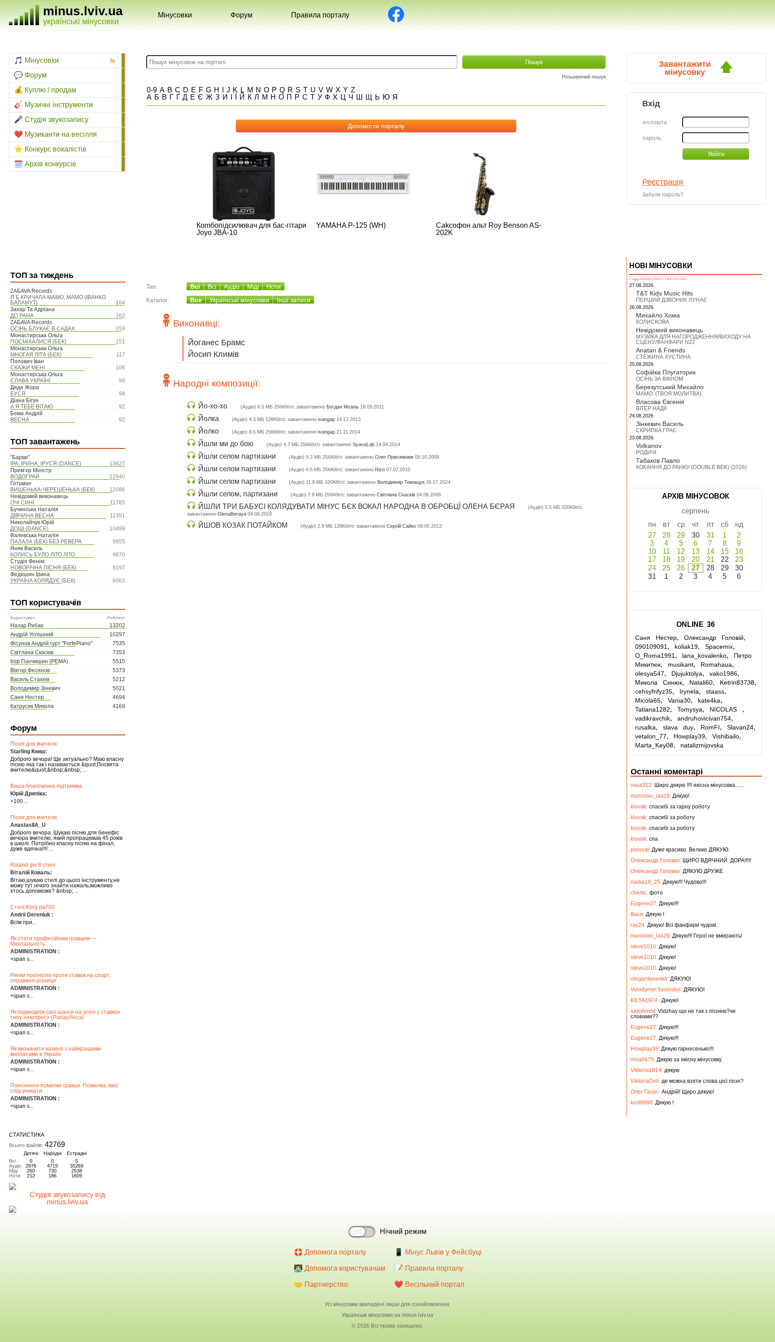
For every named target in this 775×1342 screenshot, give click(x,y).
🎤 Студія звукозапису (51, 119)
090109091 (651, 646)
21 (710, 559)
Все (196, 300)
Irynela (689, 691)
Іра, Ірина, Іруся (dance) (45, 463)
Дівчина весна (32, 515)
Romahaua (716, 664)
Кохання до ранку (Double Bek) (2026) (691, 467)
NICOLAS (726, 709)
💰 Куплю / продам (45, 90)
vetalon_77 (650, 736)
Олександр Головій (714, 637)
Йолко (208, 431)
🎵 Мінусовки (36, 60)
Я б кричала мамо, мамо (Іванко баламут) (58, 300)
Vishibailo (725, 736)
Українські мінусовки (239, 300)
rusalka (645, 727)
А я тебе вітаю (31, 407)
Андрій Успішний (31, 634)
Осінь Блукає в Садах (42, 329)
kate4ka (709, 700)
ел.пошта (655, 122)
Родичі (646, 452)
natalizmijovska (701, 745)
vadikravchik (652, 718)
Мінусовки (175, 15)
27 (652, 535)
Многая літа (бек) (35, 355)
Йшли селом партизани (237, 456)
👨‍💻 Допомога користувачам (339, 1268)
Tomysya (689, 709)
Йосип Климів (213, 354)
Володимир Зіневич (35, 688)
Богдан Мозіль (343, 406)
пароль (652, 138)
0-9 (152, 90)
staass (715, 691)
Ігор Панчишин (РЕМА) (39, 661)
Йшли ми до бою (225, 443)
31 (710, 535)
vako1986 (723, 673)
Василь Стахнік (29, 679)
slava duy (678, 727)
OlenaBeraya (232, 514)
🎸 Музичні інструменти (53, 105)
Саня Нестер (27, 697)
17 (652, 559)
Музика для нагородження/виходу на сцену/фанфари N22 (693, 339)
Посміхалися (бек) (38, 342)
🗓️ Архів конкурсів (45, 164)
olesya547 (649, 673)
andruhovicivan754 (704, 718)
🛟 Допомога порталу (330, 1252)
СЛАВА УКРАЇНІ (30, 381)
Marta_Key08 (654, 745)
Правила (320, 15)
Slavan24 (740, 727)
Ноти (273, 286)
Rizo (380, 469)
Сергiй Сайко (401, 526)
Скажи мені (27, 368)
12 (681, 551)
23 (739, 559)
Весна (19, 420)
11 (666, 551)
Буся (18, 394)
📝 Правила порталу (428, 1268)
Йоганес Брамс (216, 342)
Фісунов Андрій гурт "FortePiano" (51, 643)
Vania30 (679, 700)
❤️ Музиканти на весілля (55, 134)
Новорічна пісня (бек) (43, 568)
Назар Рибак (26, 625)
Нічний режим (403, 1231)
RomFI (710, 727)
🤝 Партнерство (321, 1284)
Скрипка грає (656, 430)
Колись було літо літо (42, 555)
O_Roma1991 (655, 655)
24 (652, 568)
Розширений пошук (584, 76)
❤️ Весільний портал (429, 1284)
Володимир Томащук (401, 482)
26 (681, 568)
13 (696, 551)
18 (666, 559)
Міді (253, 286)
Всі (195, 286)
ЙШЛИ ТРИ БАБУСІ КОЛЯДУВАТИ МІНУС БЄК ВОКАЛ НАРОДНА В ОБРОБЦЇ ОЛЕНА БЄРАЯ (356, 506)
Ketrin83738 (737, 682)
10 (652, 551)
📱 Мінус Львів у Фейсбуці (438, 1252)
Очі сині (22, 502)
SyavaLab (363, 444)
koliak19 (686, 646)
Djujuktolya (686, 673)
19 (681, 559)
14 (710, 551)
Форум (242, 15)
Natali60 (701, 682)
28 (666, 535)
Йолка (208, 418)
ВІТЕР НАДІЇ (651, 408)
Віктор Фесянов (30, 670)
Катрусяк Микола (32, 706)
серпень (695, 511)
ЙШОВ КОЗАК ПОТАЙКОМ (242, 525)
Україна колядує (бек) (42, 581)
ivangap (326, 419)
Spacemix (719, 646)
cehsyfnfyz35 (653, 691)
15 (725, 551)
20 (696, 559)
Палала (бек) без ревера (46, 542)
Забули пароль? (663, 194)
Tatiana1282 (652, 709)
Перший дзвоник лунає (671, 300)
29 (681, 535)
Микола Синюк (658, 682)
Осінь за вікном (659, 379)
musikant (680, 664)
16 (739, 551)
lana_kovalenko (704, 655)
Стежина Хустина (663, 357)
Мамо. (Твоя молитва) (668, 394)
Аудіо (231, 286)
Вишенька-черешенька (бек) (52, 489)
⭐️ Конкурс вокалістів (50, 149)
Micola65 (648, 700)
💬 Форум (30, 75)
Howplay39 (689, 736)
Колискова (652, 322)
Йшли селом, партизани (238, 494)
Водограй (24, 476)
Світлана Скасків (31, 652)
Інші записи (293, 300)
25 (666, 568)
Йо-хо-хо (212, 406)
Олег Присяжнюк (394, 457)
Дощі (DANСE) (29, 529)
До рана (22, 316)
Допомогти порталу (376, 126)
